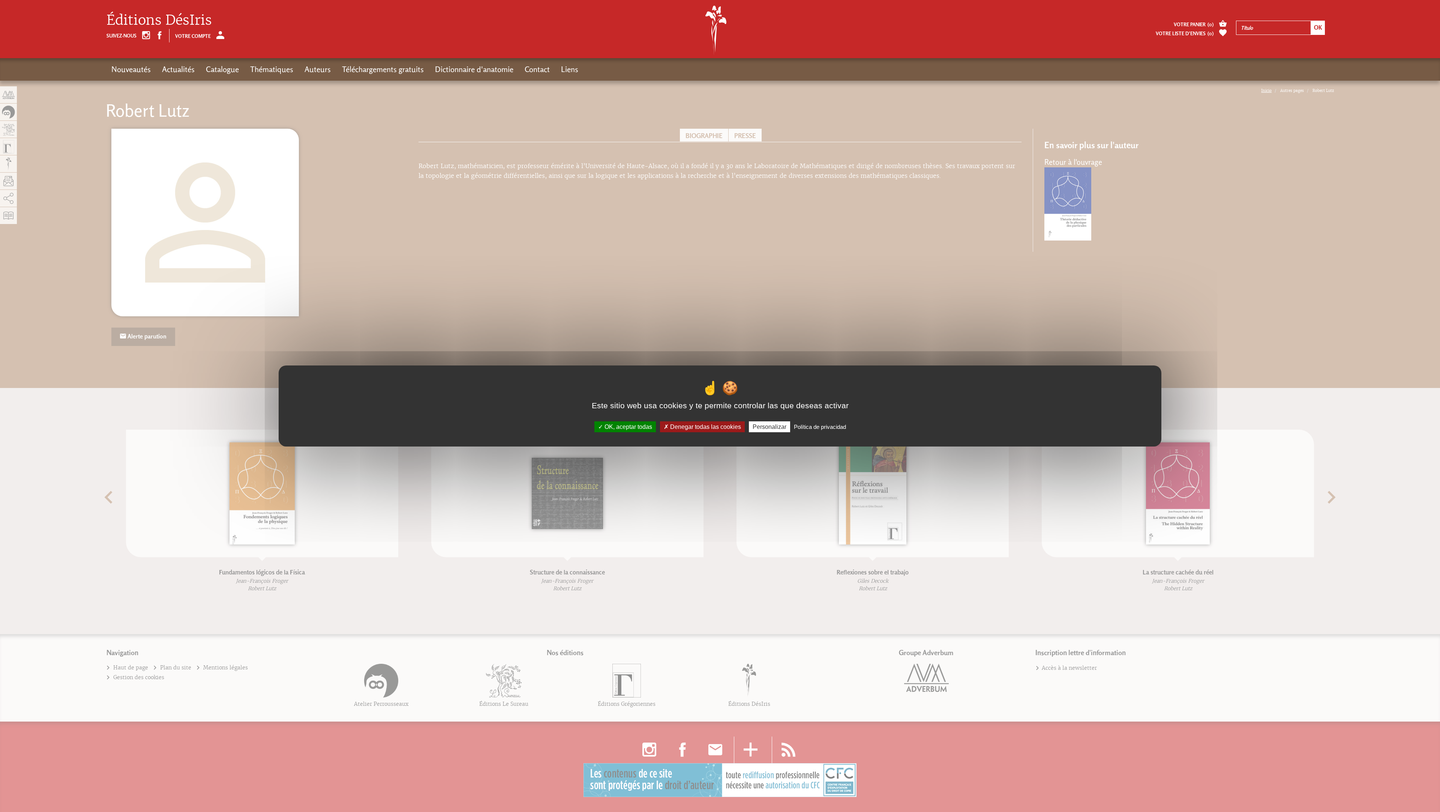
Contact (537, 69)
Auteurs (317, 69)
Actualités (178, 69)
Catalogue (222, 69)
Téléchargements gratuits (383, 69)
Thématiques (271, 69)
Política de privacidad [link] (820, 427)
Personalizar (769, 427)
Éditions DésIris (159, 20)
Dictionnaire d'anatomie (474, 69)
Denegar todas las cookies (705, 427)
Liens (569, 69)
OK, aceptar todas (627, 427)
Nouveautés (131, 69)
